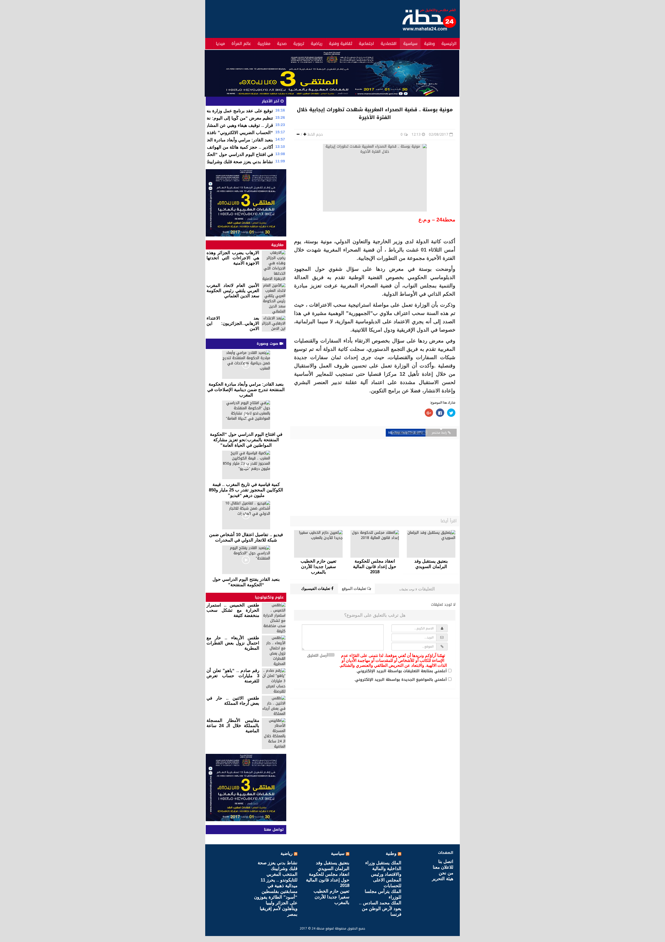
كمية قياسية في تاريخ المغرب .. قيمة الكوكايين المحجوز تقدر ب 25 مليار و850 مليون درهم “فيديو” (246, 490)
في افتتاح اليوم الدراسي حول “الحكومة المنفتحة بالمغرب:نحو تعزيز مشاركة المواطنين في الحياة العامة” (246, 440)
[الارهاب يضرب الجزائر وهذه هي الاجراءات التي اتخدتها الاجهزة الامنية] (273, 265)
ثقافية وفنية (340, 43)
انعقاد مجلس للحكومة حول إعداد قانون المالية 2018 (327, 880)
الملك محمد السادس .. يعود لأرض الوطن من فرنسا (380, 908)
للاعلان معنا (443, 867)
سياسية (410, 43)
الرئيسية (449, 43)
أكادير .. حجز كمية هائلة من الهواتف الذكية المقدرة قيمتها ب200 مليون (208, 147)
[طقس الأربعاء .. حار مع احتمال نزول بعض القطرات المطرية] (273, 651)
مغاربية (263, 43)
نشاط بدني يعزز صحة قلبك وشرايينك (239, 161)
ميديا (220, 43)
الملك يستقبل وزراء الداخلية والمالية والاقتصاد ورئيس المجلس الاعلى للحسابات (383, 874)
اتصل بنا (445, 861)
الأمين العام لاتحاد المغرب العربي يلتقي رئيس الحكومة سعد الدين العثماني (233, 290)
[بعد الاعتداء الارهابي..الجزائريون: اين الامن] (273, 323)
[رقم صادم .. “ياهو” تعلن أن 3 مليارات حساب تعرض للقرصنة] (273, 681)
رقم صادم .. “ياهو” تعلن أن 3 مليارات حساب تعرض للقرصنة (233, 675)
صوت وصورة (268, 343)
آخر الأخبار (271, 101)
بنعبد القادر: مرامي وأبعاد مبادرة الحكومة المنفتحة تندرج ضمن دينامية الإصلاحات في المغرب (246, 390)
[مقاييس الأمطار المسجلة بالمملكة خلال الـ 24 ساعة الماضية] (273, 733)
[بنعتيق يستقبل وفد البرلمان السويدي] (431, 544)
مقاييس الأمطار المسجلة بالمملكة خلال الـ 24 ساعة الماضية (233, 725)
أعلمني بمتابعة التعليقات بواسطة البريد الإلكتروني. (401, 671)
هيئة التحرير (442, 878)
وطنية (429, 43)
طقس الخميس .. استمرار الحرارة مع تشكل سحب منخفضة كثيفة (233, 610)
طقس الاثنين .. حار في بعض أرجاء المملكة (233, 701)
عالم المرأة (241, 43)
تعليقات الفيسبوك (316, 588)
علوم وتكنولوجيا (269, 597)
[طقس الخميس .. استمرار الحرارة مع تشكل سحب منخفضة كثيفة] (273, 618)
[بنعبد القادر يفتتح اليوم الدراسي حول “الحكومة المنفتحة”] (246, 559)
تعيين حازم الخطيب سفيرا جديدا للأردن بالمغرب (331, 897)
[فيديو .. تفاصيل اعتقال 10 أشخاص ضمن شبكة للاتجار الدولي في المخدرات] (246, 515)
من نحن (446, 873)
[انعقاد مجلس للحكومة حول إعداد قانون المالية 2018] (374, 544)
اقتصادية (389, 43)
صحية (282, 43)
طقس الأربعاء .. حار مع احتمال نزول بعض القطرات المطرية (233, 643)
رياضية (316, 43)
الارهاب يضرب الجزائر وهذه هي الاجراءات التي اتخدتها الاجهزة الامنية (233, 258)
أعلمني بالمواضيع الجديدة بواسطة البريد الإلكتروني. (400, 679)
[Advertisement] (300, 18)
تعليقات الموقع (354, 588)
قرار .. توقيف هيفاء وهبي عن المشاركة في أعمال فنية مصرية (217, 125)
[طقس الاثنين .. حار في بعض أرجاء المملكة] (273, 706)
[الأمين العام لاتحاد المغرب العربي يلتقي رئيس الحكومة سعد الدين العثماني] (273, 298)
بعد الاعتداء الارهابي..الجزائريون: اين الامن (233, 323)
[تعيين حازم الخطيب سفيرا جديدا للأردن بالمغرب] (318, 544)
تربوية (298, 43)
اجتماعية (366, 43)
